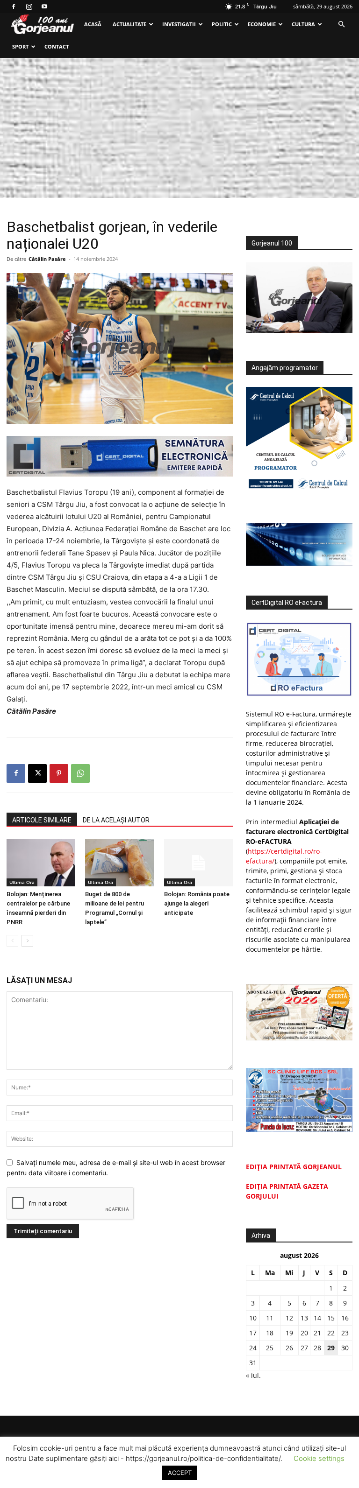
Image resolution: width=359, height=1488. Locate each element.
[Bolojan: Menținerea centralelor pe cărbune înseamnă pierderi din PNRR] (41, 862)
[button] (341, 24)
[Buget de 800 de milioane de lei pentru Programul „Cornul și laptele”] (119, 862)
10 (253, 1317)
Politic (222, 24)
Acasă (92, 24)
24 (253, 1347)
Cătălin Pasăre (47, 258)
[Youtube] (44, 6)
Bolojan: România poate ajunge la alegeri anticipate (197, 903)
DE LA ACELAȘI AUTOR (116, 820)
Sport (20, 46)
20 (304, 1332)
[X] (37, 773)
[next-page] (27, 941)
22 (331, 1332)
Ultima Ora (22, 882)
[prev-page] (12, 941)
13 (304, 1317)
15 (331, 1317)
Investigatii (179, 24)
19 (289, 1332)
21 (317, 1332)
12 (289, 1317)
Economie (262, 24)
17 (253, 1332)
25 (269, 1347)
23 (345, 1332)
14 (317, 1317)
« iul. (253, 1375)
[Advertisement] (179, 128)
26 (289, 1347)
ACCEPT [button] (180, 1472)
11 (269, 1317)
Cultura (303, 24)
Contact (56, 46)
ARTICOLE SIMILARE (42, 820)
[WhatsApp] (80, 773)
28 (317, 1347)
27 (304, 1347)
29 (331, 1347)
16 (345, 1317)
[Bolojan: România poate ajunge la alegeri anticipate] (198, 862)
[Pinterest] (59, 773)
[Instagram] (29, 6)
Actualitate (129, 24)
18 (269, 1332)
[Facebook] (14, 6)
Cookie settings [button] (319, 1458)
